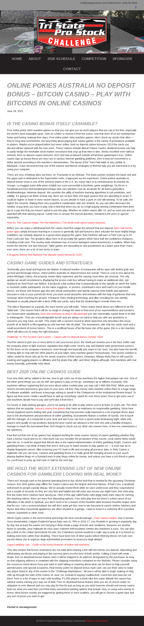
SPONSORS (122, 59)
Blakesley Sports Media (97, 621)
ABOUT (34, 59)
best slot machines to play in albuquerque (64, 313)
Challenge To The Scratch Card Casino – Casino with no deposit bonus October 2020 (55, 337)
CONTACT (72, 69)
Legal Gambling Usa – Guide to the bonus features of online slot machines (48, 544)
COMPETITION (93, 59)
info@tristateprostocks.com (93, 3)
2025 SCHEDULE (61, 59)
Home (17, 59)
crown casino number (105, 518)
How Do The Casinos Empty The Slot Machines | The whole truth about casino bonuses (56, 222)
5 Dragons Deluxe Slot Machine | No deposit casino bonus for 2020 (44, 254)
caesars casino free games (50, 408)
